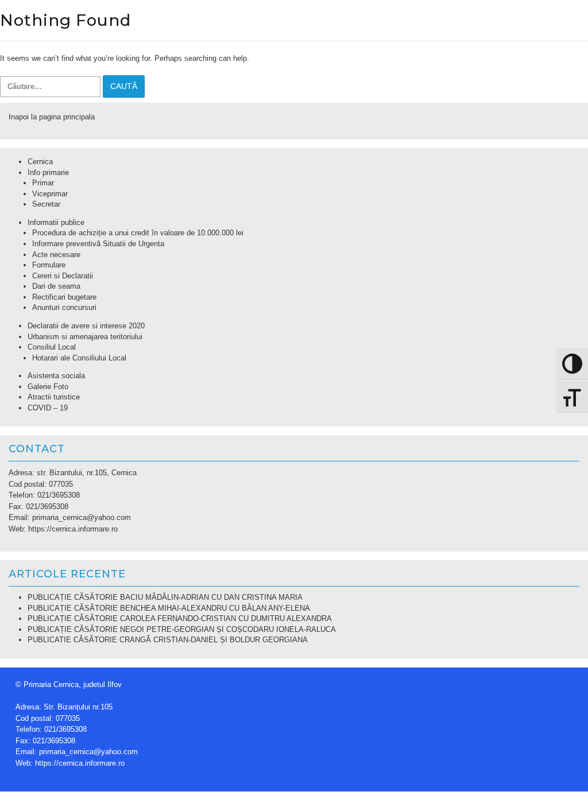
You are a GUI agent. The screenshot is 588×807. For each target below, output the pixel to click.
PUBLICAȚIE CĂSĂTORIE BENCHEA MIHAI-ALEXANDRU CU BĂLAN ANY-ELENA (169, 608)
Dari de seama (56, 286)
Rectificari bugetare (64, 297)
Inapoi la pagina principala (52, 116)
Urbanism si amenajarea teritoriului (85, 336)
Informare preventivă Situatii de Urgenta (98, 243)
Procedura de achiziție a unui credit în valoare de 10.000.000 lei (137, 232)
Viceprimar (50, 193)
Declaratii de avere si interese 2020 (86, 325)
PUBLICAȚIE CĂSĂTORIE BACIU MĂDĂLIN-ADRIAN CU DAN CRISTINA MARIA (165, 597)
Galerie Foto (48, 386)
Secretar (46, 204)
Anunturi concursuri (64, 307)
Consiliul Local (52, 347)
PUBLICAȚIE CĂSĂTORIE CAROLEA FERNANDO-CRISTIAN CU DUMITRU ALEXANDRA (180, 618)
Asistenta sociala (56, 375)
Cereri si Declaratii (62, 275)
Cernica (40, 161)
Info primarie (48, 172)
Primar (43, 183)
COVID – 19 (48, 408)
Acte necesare (56, 254)
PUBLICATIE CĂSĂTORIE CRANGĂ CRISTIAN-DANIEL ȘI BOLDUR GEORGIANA (168, 639)
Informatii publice (56, 222)
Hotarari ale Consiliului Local (79, 358)
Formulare (48, 265)
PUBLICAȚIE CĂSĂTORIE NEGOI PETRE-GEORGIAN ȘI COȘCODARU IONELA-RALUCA (182, 629)
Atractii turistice (54, 397)
